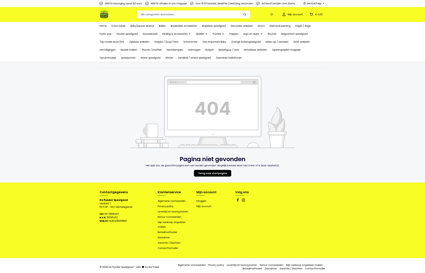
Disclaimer (164, 237)
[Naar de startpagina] (104, 14)
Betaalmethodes (167, 232)
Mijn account (206, 192)
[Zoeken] (245, 14)
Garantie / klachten (169, 242)
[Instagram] (243, 201)
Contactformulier (168, 248)
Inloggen (201, 201)
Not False (154, 267)
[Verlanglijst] (272, 14)
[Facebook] (238, 201)
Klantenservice (169, 192)
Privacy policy (165, 206)
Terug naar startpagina (212, 173)
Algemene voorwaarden (172, 201)
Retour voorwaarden (169, 217)
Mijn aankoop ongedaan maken (172, 225)
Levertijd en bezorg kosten (173, 211)
